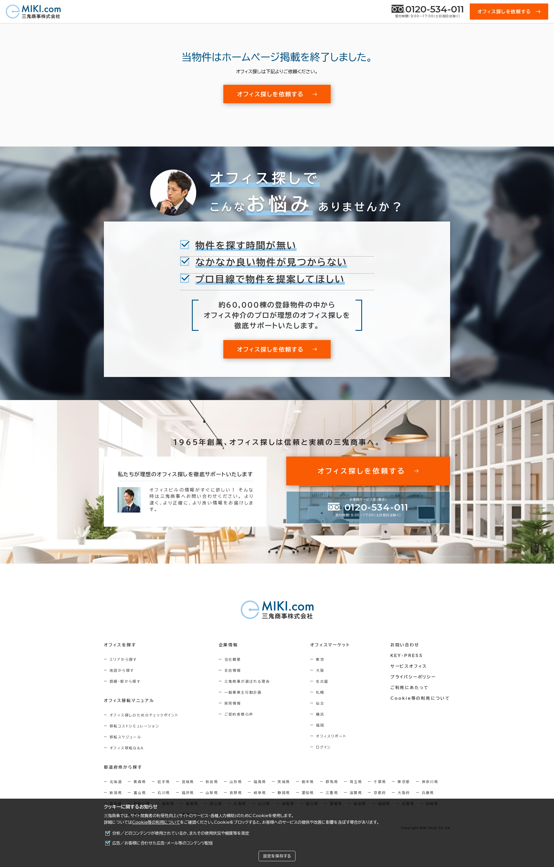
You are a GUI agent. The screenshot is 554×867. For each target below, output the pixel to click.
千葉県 (380, 781)
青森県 (140, 781)
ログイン (323, 747)
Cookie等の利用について (156, 822)
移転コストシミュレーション (134, 726)
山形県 (236, 781)
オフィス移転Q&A (127, 748)
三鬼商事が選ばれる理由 (247, 681)
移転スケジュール (125, 737)
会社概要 (232, 659)
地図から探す (122, 670)
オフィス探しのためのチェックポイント (144, 715)
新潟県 (116, 792)
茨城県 (284, 781)
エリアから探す (123, 659)
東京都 (404, 781)
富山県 (140, 792)
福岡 (320, 725)
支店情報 (232, 670)
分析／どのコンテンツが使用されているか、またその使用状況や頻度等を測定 (180, 833)
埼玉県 (356, 781)
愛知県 (308, 792)
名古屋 (322, 681)
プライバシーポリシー (413, 677)
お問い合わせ (405, 645)
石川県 (164, 792)
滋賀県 (356, 792)
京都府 (380, 792)
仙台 (320, 703)
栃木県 (308, 781)
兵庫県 (428, 792)
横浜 (320, 714)
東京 (320, 659)
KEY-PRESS (406, 656)
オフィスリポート (331, 736)
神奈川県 (430, 781)
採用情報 (232, 703)
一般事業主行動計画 (243, 692)
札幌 (320, 692)
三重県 (332, 792)
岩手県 (164, 781)
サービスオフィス (408, 666)
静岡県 (284, 792)
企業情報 (228, 645)
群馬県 (332, 781)
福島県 (260, 781)
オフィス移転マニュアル (129, 701)
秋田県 (212, 781)
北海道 (116, 781)
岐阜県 (260, 792)
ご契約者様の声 (239, 714)
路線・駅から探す (125, 681)
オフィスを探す (120, 645)
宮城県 (188, 781)
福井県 (188, 792)
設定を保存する (277, 856)
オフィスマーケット (330, 645)
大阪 (320, 670)
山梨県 (212, 792)
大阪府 (404, 792)
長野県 (236, 792)
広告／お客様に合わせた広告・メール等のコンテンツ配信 (162, 843)
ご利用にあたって (409, 688)
